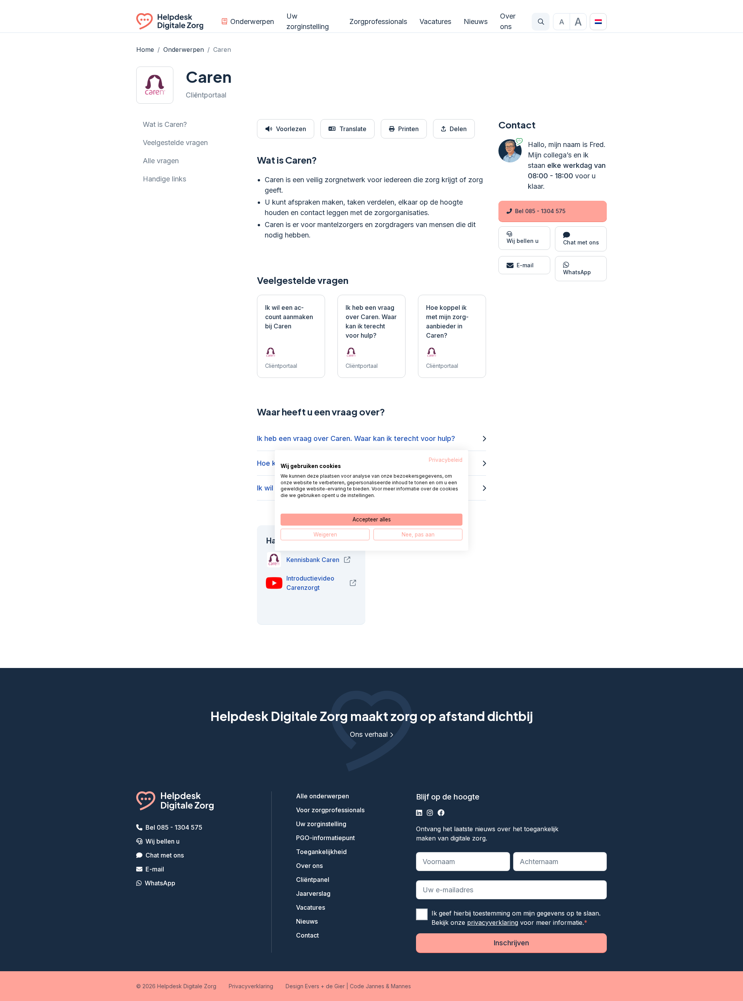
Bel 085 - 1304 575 (540, 211)
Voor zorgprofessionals (330, 810)
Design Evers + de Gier (315, 986)
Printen (408, 129)
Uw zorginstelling (307, 21)
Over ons (507, 21)
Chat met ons (165, 855)
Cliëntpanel (312, 879)
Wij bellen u (163, 841)
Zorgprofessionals (378, 21)
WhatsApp (160, 883)
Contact (307, 935)
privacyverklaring (492, 922)
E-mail (155, 869)
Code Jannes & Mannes (380, 986)
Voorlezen (291, 129)
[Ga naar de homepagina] (169, 21)
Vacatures (435, 21)
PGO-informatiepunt (325, 838)
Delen (458, 129)
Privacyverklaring (251, 986)
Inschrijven (511, 943)
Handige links (164, 179)
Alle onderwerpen (322, 796)
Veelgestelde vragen (175, 142)
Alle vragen (161, 161)
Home (145, 49)
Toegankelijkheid (321, 852)
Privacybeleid (445, 460)
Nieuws (476, 21)
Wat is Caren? (165, 124)
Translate (352, 129)
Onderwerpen (252, 21)
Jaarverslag (313, 893)
